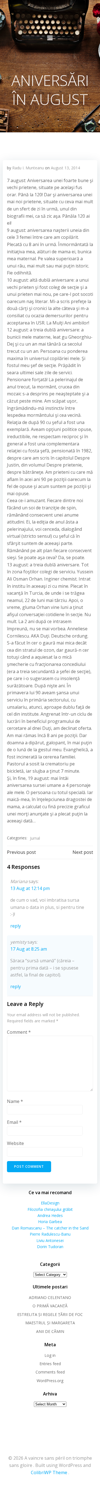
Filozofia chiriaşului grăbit (50, 1209)
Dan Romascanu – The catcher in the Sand (50, 1228)
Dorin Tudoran (50, 1246)
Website (15, 1143)
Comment (19, 1032)
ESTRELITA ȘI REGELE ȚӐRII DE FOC (50, 1314)
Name (15, 1101)
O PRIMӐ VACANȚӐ (50, 1305)
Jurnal (35, 838)
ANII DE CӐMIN (50, 1331)
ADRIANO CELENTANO (50, 1297)
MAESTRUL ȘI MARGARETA (50, 1322)
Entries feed (50, 1363)
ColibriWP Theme (49, 1472)
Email (14, 1122)
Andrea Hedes (50, 1215)
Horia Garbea (50, 1221)
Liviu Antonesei (50, 1240)
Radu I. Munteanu (28, 167)
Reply (15, 926)
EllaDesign (50, 1203)
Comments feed (50, 1372)
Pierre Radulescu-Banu (50, 1234)
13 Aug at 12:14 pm (30, 888)
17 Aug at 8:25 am (28, 949)
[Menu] (50, 38)
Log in (50, 1355)
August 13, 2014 (65, 167)
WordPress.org (50, 1380)
